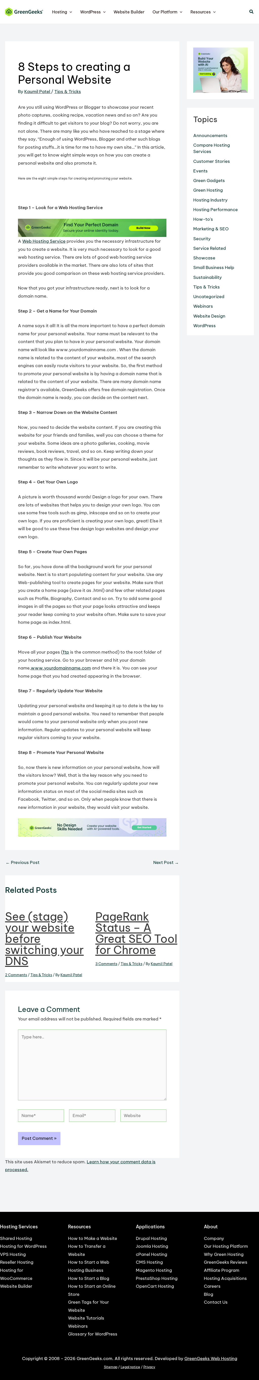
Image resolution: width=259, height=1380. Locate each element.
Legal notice (130, 1367)
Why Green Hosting (224, 1254)
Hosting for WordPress (23, 1246)
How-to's (203, 219)
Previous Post (22, 862)
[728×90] (92, 227)
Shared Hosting (16, 1238)
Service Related (209, 248)
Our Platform (165, 11)
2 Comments (16, 975)
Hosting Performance (215, 209)
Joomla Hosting (152, 1246)
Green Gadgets (209, 180)
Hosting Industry (210, 200)
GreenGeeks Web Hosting (210, 1358)
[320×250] (220, 70)
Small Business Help (213, 267)
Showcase (204, 258)
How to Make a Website (92, 1238)
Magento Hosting (154, 1270)
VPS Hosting (13, 1254)
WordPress (90, 11)
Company (214, 1238)
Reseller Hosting (16, 1262)
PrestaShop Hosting (157, 1278)
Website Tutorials (86, 1318)
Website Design (209, 316)
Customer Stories (211, 161)
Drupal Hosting (151, 1238)
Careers (212, 1286)
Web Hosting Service (44, 241)
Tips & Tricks (67, 91)
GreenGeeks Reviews (225, 1262)
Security (202, 238)
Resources (200, 11)
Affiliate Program (221, 1270)
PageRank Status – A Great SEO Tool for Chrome (136, 933)
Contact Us (216, 1302)
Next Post (166, 862)
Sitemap (110, 1367)
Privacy (149, 1367)
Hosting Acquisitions (225, 1278)
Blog (208, 1294)
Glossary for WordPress (92, 1334)
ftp (66, 652)
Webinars (203, 306)
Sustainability (207, 277)
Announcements (210, 135)
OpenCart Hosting (155, 1286)
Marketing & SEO (211, 229)
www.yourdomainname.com (61, 668)
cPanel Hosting (151, 1254)
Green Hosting (208, 190)
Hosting (59, 11)
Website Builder (129, 11)
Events (200, 171)
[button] (69, 12)
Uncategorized (208, 296)
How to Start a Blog (88, 1278)
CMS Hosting (149, 1262)
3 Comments (106, 964)
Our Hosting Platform (226, 1246)
